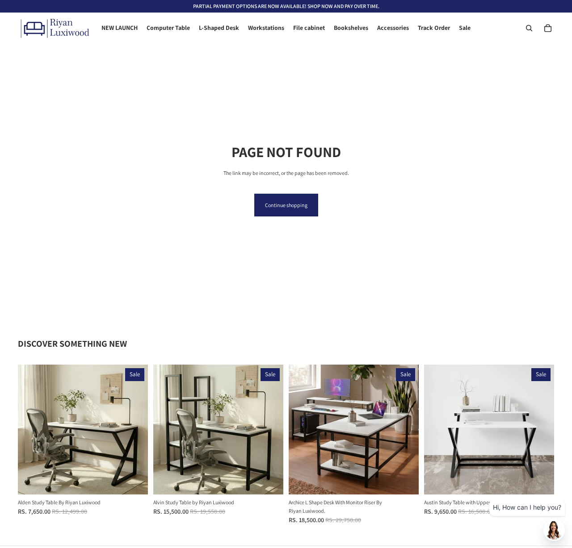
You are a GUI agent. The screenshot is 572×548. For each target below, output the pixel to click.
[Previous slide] (31, 430)
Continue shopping (286, 205)
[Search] (529, 28)
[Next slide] (134, 430)
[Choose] (134, 481)
